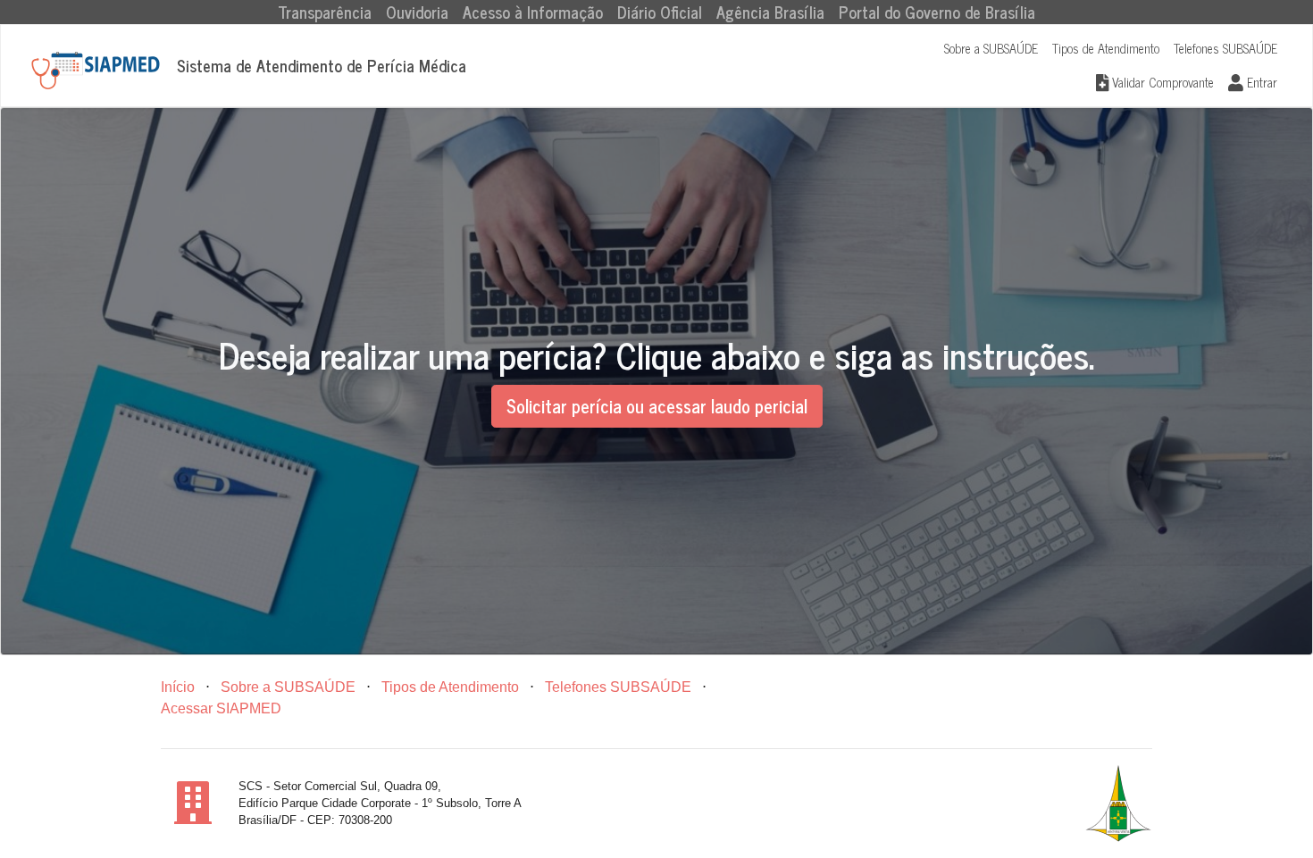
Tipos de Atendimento (1105, 48)
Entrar (1260, 82)
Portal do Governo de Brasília (937, 12)
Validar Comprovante (1161, 82)
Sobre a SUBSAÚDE (991, 48)
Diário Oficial (659, 12)
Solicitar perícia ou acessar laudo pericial (656, 406)
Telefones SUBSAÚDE (1225, 48)
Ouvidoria (417, 12)
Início (178, 687)
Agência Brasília (770, 12)
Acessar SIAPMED (221, 708)
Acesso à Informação (533, 12)
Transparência (328, 12)
